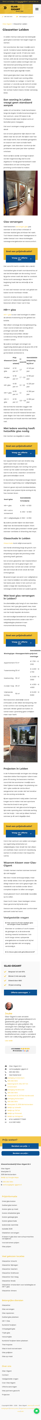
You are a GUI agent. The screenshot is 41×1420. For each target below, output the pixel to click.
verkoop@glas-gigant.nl (12, 1185)
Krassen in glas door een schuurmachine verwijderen (18, 1238)
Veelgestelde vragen (10, 1379)
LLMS (22, 1411)
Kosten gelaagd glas (10, 1217)
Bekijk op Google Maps (10, 1177)
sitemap (30, 1405)
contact (36, 1405)
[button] (36, 9)
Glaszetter (6, 1305)
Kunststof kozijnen (9, 1325)
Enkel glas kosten (9, 1201)
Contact (5, 1375)
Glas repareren (8, 1313)
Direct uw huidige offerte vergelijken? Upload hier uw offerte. (20, 2)
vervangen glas (21, 227)
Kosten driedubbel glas (11, 1213)
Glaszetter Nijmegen (10, 1265)
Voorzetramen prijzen (10, 1243)
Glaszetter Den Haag (10, 1277)
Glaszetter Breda (8, 1281)
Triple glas (6, 1333)
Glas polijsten (7, 1352)
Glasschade (8, 543)
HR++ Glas (6, 1321)
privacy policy (14, 1408)
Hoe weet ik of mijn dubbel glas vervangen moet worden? (20, 923)
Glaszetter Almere (9, 1291)
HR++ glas (7, 315)
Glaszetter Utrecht (9, 1261)
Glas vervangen (8, 1309)
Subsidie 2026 (7, 1229)
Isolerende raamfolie (10, 1225)
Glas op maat (7, 1356)
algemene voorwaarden (28, 1408)
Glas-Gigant (15, 8)
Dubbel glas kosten (9, 1205)
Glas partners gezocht (11, 1391)
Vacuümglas (7, 1337)
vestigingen (5, 1408)
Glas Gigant (7, 24)
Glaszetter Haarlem (10, 1269)
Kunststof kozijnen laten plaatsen (15, 1341)
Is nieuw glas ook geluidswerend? (21, 952)
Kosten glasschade (9, 1221)
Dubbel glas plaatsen (10, 1317)
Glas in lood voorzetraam (12, 1348)
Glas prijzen (6, 1246)
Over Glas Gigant (8, 1383)
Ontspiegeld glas (8, 1329)
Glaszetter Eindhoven (10, 1273)
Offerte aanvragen (9, 1387)
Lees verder (9, 1040)
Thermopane (7, 1345)
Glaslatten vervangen (10, 1233)
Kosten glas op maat (10, 1209)
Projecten (6, 1395)
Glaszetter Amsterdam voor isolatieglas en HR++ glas (19, 1286)
